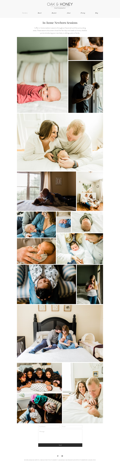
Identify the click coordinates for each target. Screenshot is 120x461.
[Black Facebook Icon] (58, 456)
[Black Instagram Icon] (62, 456)
